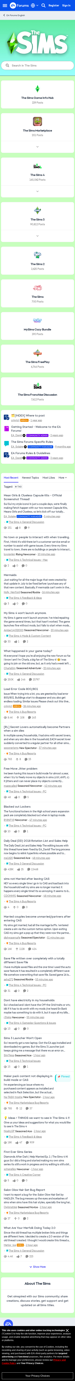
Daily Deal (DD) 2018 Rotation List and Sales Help (36, 841)
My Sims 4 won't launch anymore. (25, 613)
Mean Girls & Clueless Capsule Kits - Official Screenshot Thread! (33, 497)
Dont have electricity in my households (29, 1000)
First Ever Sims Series (18, 1152)
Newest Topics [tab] (30, 477)
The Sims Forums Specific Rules (32, 442)
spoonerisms (11, 748)
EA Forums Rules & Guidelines (30, 453)
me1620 (8, 858)
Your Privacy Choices (37, 1375)
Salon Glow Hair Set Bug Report (24, 1190)
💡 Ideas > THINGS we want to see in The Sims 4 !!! (37, 1118)
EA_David (16, 435)
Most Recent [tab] (11, 477)
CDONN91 (10, 895)
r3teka (7, 1017)
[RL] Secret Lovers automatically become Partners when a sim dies (37, 729)
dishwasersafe (12, 937)
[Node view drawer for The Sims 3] (37, 236)
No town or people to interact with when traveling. (37, 537)
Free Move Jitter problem (20, 769)
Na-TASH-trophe (13, 1097)
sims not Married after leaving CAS (27, 879)
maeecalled (10, 785)
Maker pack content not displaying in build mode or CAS (28, 1078)
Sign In (66, 5)
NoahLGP (9, 1131)
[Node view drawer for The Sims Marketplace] (37, 147)
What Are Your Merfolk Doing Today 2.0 (30, 1228)
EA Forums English (16, 15)
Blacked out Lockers (17, 807)
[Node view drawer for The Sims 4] (37, 191)
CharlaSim (10, 668)
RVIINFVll (9, 820)
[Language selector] (34, 5)
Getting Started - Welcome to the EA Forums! (36, 429)
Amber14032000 (13, 630)
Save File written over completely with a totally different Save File (34, 960)
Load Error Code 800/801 (21, 689)
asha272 (8, 979)
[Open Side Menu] (5, 5)
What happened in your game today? (28, 651)
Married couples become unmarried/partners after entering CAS (37, 918)
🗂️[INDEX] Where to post (28, 415)
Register (54, 5)
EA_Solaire (17, 446)
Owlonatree (10, 1207)
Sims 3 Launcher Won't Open (23, 1038)
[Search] (43, 5)
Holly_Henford (12, 592)
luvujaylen (9, 554)
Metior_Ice (10, 1245)
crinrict (15, 420)
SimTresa (9, 1055)
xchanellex (10, 1169)
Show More (39, 1266)
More (61, 477)
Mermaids (10, 575)
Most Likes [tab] (49, 477)
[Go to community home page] (19, 5)
